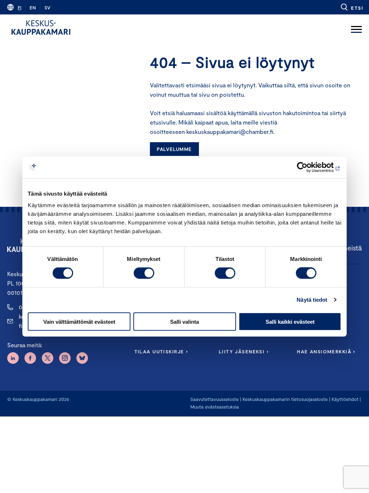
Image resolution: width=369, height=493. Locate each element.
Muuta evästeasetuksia (214, 407)
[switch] (144, 273)
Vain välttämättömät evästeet (79, 321)
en (33, 7)
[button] (351, 7)
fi (19, 7)
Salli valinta (184, 321)
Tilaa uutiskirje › (161, 351)
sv (47, 7)
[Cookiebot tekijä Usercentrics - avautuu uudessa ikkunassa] (309, 167)
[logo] (41, 27)
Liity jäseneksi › (243, 351)
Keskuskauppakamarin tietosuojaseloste (284, 399)
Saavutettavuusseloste (214, 399)
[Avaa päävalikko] (356, 27)
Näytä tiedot (312, 300)
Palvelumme (174, 149)
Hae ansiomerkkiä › (326, 351)
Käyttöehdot (345, 399)
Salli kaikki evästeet (290, 321)
